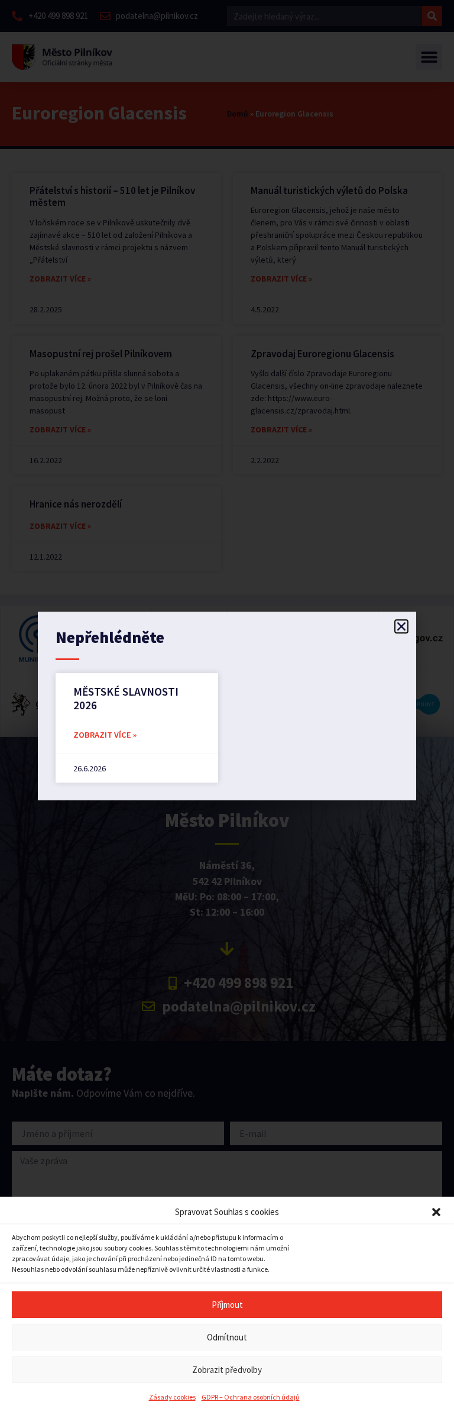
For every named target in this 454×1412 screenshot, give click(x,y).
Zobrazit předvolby (227, 1369)
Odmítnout (227, 1337)
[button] (436, 1212)
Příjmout (227, 1304)
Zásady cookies (172, 1396)
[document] (227, 706)
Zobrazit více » (105, 734)
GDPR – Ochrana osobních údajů (251, 1396)
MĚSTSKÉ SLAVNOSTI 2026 (126, 698)
